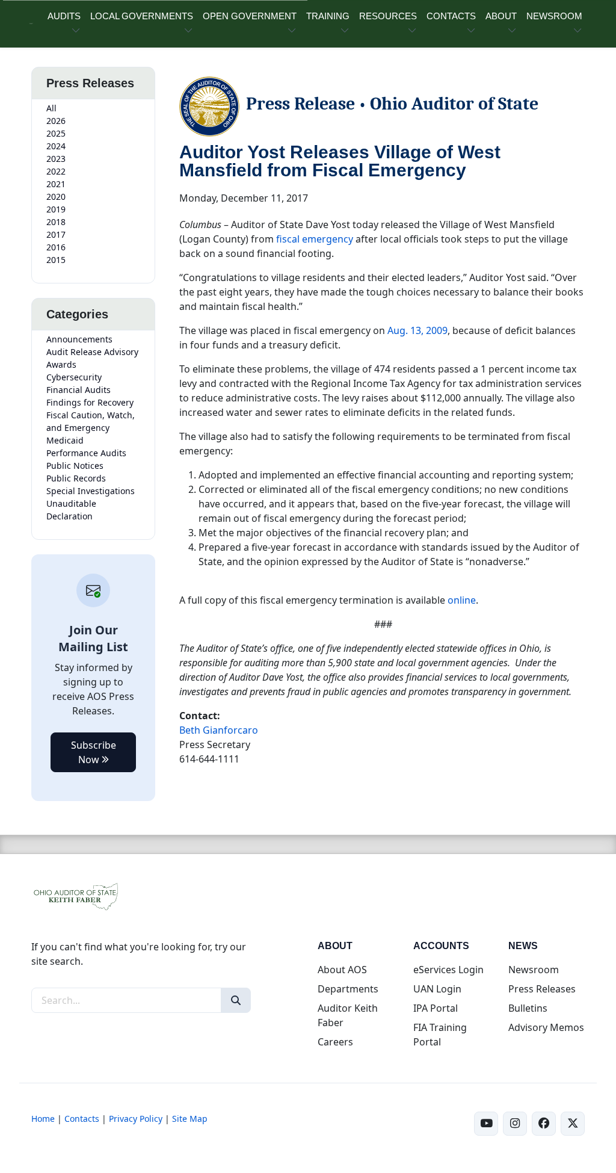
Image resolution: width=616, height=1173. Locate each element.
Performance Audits (86, 453)
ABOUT (501, 16)
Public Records (76, 478)
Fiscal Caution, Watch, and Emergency (90, 421)
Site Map (190, 1118)
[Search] (236, 1000)
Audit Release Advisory (92, 351)
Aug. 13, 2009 (417, 330)
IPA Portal (435, 1008)
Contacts (81, 1118)
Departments (348, 988)
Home (43, 1118)
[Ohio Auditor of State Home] (31, 23)
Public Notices (74, 465)
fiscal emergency (314, 239)
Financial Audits (78, 389)
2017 (56, 234)
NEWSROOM (554, 16)
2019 (56, 209)
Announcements (79, 339)
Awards (61, 364)
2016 (56, 247)
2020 (56, 196)
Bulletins (527, 1008)
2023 (56, 158)
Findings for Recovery (90, 402)
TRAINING (328, 16)
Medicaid (65, 440)
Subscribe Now (93, 752)
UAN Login (437, 988)
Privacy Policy (135, 1118)
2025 (56, 133)
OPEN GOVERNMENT (250, 16)
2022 (56, 171)
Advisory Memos (546, 1027)
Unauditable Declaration (71, 510)
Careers (335, 1041)
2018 (56, 221)
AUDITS (64, 16)
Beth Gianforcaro (218, 730)
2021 (56, 184)
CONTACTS (451, 16)
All (51, 108)
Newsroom (533, 969)
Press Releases (542, 988)
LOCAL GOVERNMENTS (141, 16)
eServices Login (448, 969)
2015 (56, 259)
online (462, 600)
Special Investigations (90, 491)
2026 (56, 120)
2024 (56, 146)
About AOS (342, 969)
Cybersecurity (74, 377)
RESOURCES (388, 16)
